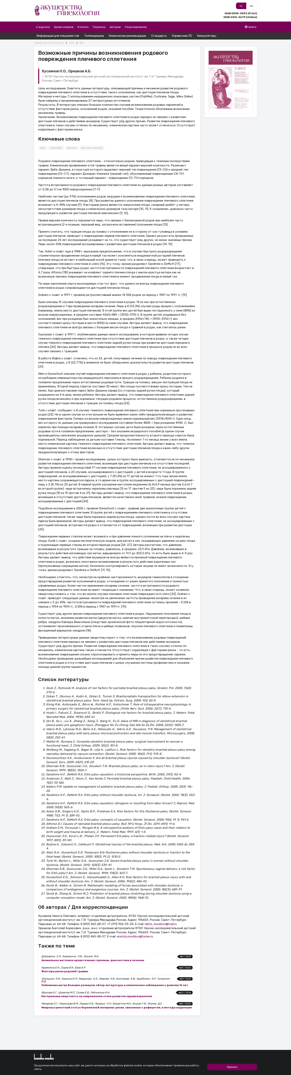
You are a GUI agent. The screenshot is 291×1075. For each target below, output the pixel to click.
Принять (232, 1067)
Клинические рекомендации (127, 36)
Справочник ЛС (182, 36)
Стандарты (159, 36)
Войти (252, 26)
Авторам (115, 26)
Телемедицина (94, 36)
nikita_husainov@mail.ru (161, 924)
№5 (81, 43)
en (251, 5)
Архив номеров (63, 26)
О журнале (43, 26)
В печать (83, 26)
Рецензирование (136, 26)
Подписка (99, 26)
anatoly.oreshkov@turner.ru (135, 936)
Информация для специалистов (58, 36)
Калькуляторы (206, 36)
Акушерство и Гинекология (49, 43)
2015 (71, 43)
